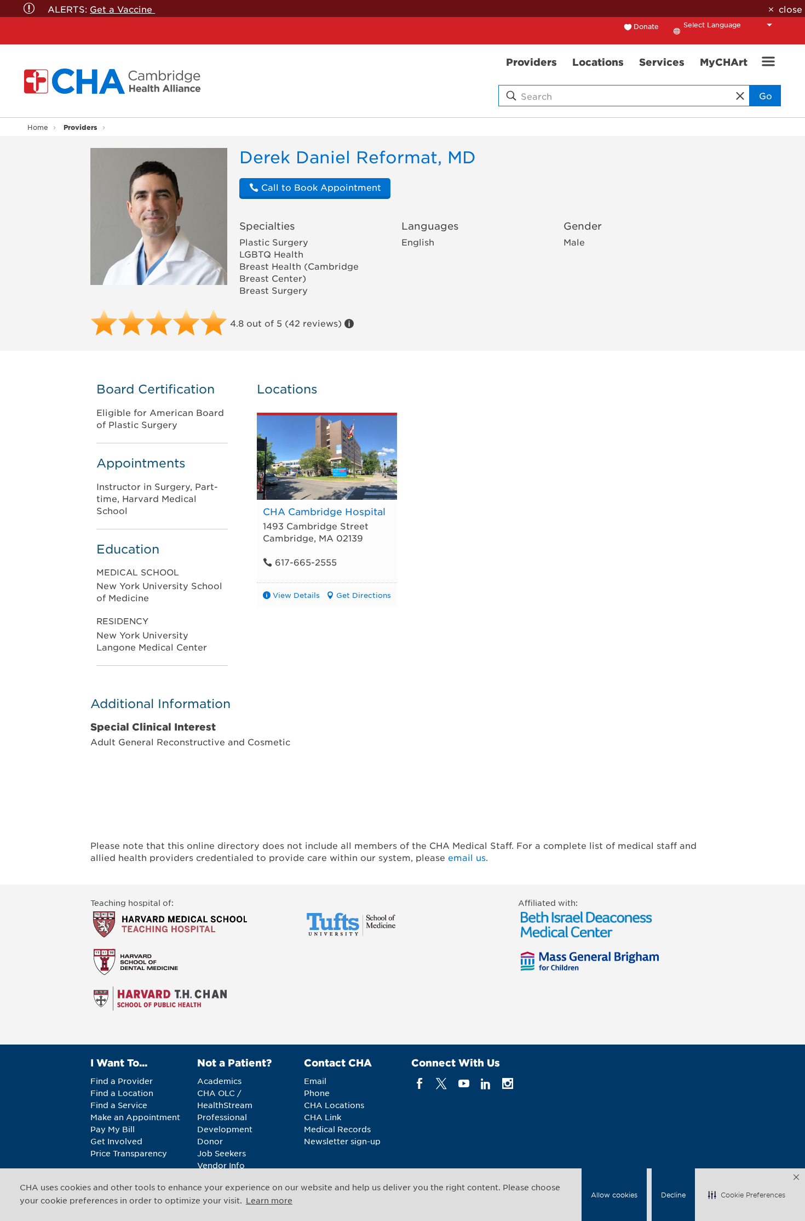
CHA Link (322, 1117)
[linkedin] (485, 1084)
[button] (746, 1194)
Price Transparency (128, 1153)
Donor (210, 1141)
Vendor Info (221, 1165)
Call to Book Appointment (319, 186)
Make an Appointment (135, 1117)
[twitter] (441, 1084)
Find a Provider (121, 1081)
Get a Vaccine (122, 8)
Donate (646, 26)
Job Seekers (221, 1153)
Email (315, 1081)
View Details (296, 595)
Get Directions (363, 595)
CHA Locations (334, 1105)
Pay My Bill (112, 1129)
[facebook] (419, 1084)
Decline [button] (673, 1194)
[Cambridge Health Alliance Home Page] (114, 81)
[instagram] (507, 1084)
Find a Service (118, 1105)
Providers (80, 127)
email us (467, 857)
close (790, 8)
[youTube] (463, 1084)
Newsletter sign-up (342, 1141)
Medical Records (337, 1129)
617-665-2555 (304, 561)
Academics (219, 1081)
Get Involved (116, 1141)
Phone (317, 1093)
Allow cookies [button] (614, 1194)
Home (37, 127)
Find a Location (121, 1093)
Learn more (269, 1200)
